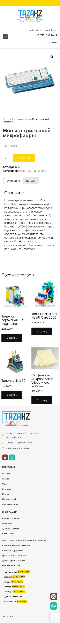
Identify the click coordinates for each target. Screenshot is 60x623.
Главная (6, 119)
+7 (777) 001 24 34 (46, 35)
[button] (5, 36)
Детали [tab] (31, 180)
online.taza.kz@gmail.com (43, 30)
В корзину (24, 158)
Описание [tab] (13, 180)
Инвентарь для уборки (21, 119)
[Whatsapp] (12, 457)
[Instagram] (5, 457)
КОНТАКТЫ (52, 42)
